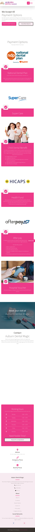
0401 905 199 (17, 462)
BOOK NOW (31, 240)
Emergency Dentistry (17, 511)
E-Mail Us (18, 490)
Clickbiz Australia (23, 530)
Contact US (17, 505)
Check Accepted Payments (9, 23)
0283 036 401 (17, 469)
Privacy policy (17, 508)
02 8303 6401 (18, 488)
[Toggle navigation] (31, 3)
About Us (17, 497)
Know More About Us (26, 23)
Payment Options (17, 503)
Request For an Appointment (17, 439)
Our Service (17, 500)
